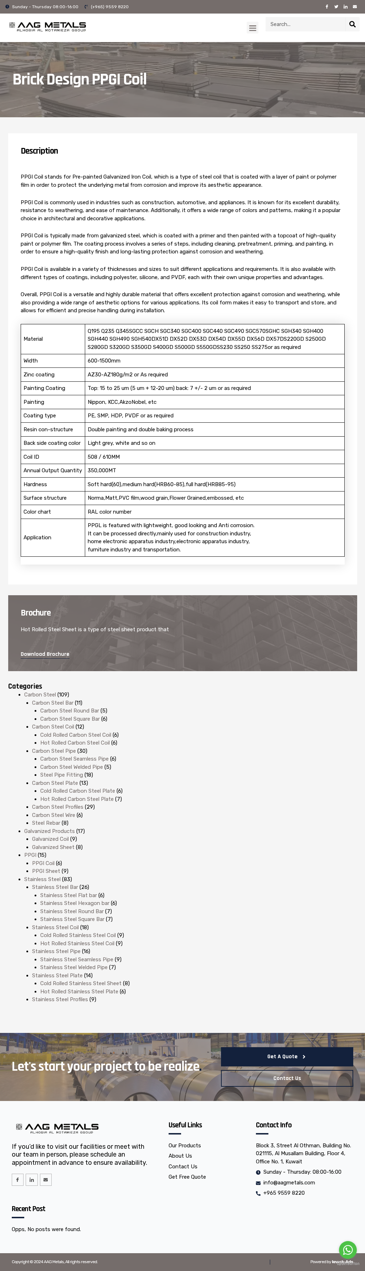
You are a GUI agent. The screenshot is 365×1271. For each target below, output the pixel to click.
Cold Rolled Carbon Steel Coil (75, 735)
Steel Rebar (46, 823)
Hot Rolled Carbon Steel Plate (77, 799)
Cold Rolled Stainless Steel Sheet (81, 983)
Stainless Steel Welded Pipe (74, 967)
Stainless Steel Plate (57, 975)
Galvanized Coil (50, 839)
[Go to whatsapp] (348, 1250)
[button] (252, 28)
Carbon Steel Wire (53, 815)
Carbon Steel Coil (53, 727)
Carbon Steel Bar (52, 703)
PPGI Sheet (46, 871)
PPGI (30, 855)
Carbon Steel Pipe (54, 751)
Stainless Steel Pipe (56, 951)
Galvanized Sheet (53, 847)
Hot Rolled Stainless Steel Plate (79, 991)
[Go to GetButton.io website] (347, 1263)
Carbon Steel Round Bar (69, 710)
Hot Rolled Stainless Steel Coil (77, 943)
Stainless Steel (42, 879)
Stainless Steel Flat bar (68, 895)
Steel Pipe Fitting (61, 775)
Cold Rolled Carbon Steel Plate (77, 791)
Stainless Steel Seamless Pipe (76, 959)
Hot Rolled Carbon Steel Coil (75, 743)
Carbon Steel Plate (55, 783)
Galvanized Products (49, 831)
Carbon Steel (40, 694)
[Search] (352, 24)
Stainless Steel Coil (55, 927)
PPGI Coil (43, 863)
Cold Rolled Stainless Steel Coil (78, 935)
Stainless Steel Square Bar (72, 919)
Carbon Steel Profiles (57, 807)
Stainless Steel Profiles (60, 999)
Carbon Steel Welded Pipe (71, 767)
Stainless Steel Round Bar (72, 911)
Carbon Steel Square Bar (70, 719)
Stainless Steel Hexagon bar (74, 903)
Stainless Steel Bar (55, 887)
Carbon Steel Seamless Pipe (74, 759)
